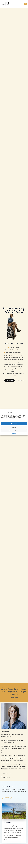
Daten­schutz (14, 433)
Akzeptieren (14, 423)
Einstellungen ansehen (14, 430)
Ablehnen (14, 427)
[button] (26, 411)
